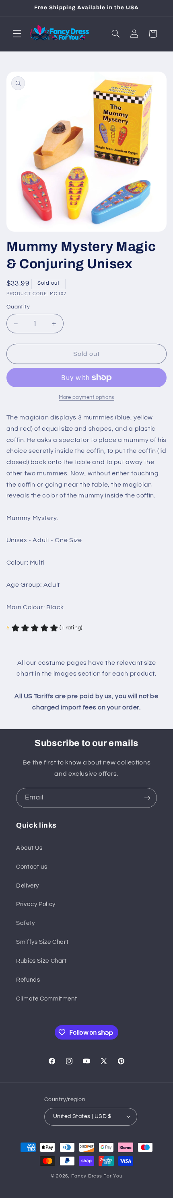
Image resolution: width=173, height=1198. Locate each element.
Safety (25, 923)
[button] (17, 34)
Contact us (31, 867)
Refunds (28, 980)
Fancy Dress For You (96, 1176)
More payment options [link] (86, 397)
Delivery (27, 886)
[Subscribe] (147, 798)
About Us (29, 848)
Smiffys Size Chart (42, 942)
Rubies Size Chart (41, 961)
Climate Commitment (46, 999)
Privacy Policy (36, 904)
